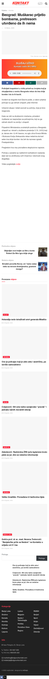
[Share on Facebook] (7, 83)
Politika (20, 624)
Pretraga (5, 554)
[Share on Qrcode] (19, 83)
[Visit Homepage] (20, 3)
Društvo (6, 447)
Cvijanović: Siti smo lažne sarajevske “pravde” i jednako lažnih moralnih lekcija (24, 408)
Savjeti (36, 614)
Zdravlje (37, 632)
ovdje (18, 164)
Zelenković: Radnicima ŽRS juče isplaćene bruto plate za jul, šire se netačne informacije (24, 453)
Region (20, 630)
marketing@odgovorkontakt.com (15, 658)
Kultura (4, 628)
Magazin (21, 614)
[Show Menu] (3, 3)
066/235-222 (14, 652)
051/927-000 (14, 650)
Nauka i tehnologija (22, 619)
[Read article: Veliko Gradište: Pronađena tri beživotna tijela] (24, 478)
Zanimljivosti (39, 628)
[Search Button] (46, 3)
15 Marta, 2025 (9, 28)
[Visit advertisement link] (24, 214)
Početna (4, 10)
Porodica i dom (24, 627)
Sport (36, 618)
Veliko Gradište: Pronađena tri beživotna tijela (23, 496)
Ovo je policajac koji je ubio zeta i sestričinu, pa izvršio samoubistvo (24, 363)
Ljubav (20, 611)
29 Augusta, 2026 (8, 323)
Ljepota (5, 632)
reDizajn (25, 670)
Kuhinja (5, 625)
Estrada (5, 618)
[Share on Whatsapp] (30, 83)
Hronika (11, 10)
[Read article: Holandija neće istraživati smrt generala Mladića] (24, 300)
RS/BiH (6, 402)
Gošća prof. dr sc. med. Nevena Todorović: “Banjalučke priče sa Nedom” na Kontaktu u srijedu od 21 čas (22, 542)
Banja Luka (7, 534)
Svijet (6, 315)
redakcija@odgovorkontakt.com (15, 660)
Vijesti (36, 625)
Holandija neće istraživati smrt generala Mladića (24, 319)
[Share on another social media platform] (42, 83)
